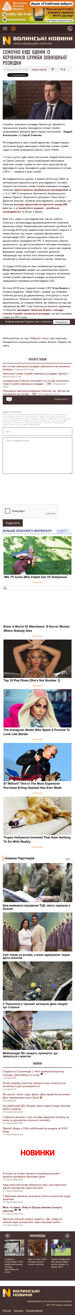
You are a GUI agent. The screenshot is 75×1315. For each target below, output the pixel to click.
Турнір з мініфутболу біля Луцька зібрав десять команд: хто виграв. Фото (60, 1263)
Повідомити (61, 322)
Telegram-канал (39, 338)
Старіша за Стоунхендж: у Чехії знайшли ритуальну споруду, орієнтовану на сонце (33, 1072)
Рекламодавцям (34, 1310)
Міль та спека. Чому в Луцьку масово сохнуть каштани (37, 1262)
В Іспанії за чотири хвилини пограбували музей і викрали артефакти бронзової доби (31, 1174)
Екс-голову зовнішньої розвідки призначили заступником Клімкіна (36, 367)
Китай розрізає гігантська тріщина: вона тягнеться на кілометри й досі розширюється (34, 1084)
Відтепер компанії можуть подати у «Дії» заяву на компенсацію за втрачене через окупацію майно (32, 1220)
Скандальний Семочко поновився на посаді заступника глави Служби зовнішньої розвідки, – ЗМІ (36, 382)
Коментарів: (39, 69)
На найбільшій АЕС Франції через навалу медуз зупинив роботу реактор (36, 1107)
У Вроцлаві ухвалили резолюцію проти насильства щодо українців (36, 1197)
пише (47, 149)
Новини (37, 1064)
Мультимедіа (38, 1236)
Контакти (18, 1310)
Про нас (7, 1310)
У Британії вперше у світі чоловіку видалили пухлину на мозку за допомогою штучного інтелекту (36, 1118)
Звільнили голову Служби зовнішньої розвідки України (35, 373)
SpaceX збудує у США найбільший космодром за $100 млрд (35, 1129)
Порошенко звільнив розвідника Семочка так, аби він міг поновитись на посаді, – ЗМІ (36, 392)
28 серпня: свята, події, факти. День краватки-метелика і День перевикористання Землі (37, 1095)
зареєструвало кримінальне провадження (41, 189)
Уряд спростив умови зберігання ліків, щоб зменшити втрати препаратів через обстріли (34, 1186)
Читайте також (37, 359)
